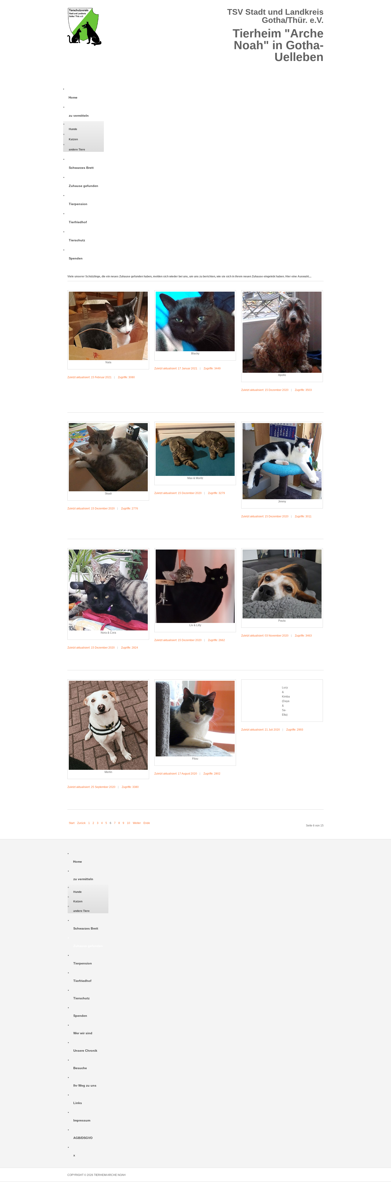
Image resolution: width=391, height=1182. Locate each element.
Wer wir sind (82, 1033)
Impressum (81, 1120)
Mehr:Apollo (304, 401)
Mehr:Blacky (217, 379)
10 (128, 823)
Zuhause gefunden (83, 186)
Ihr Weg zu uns (84, 1085)
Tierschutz (77, 240)
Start (71, 823)
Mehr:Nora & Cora (127, 658)
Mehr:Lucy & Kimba (300, 740)
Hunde (73, 129)
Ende (146, 823)
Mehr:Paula (305, 646)
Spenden (76, 258)
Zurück (81, 823)
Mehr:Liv (220, 651)
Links (77, 1103)
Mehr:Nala (132, 388)
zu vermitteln (79, 115)
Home (73, 97)
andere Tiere (77, 149)
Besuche (80, 1068)
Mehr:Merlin (131, 798)
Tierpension (78, 204)
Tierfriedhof (78, 222)
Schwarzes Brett (81, 168)
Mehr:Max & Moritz (213, 504)
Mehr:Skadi (132, 519)
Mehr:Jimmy (305, 527)
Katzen (73, 139)
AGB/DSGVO (83, 1138)
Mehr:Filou (218, 784)
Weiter (137, 823)
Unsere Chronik (85, 1050)
